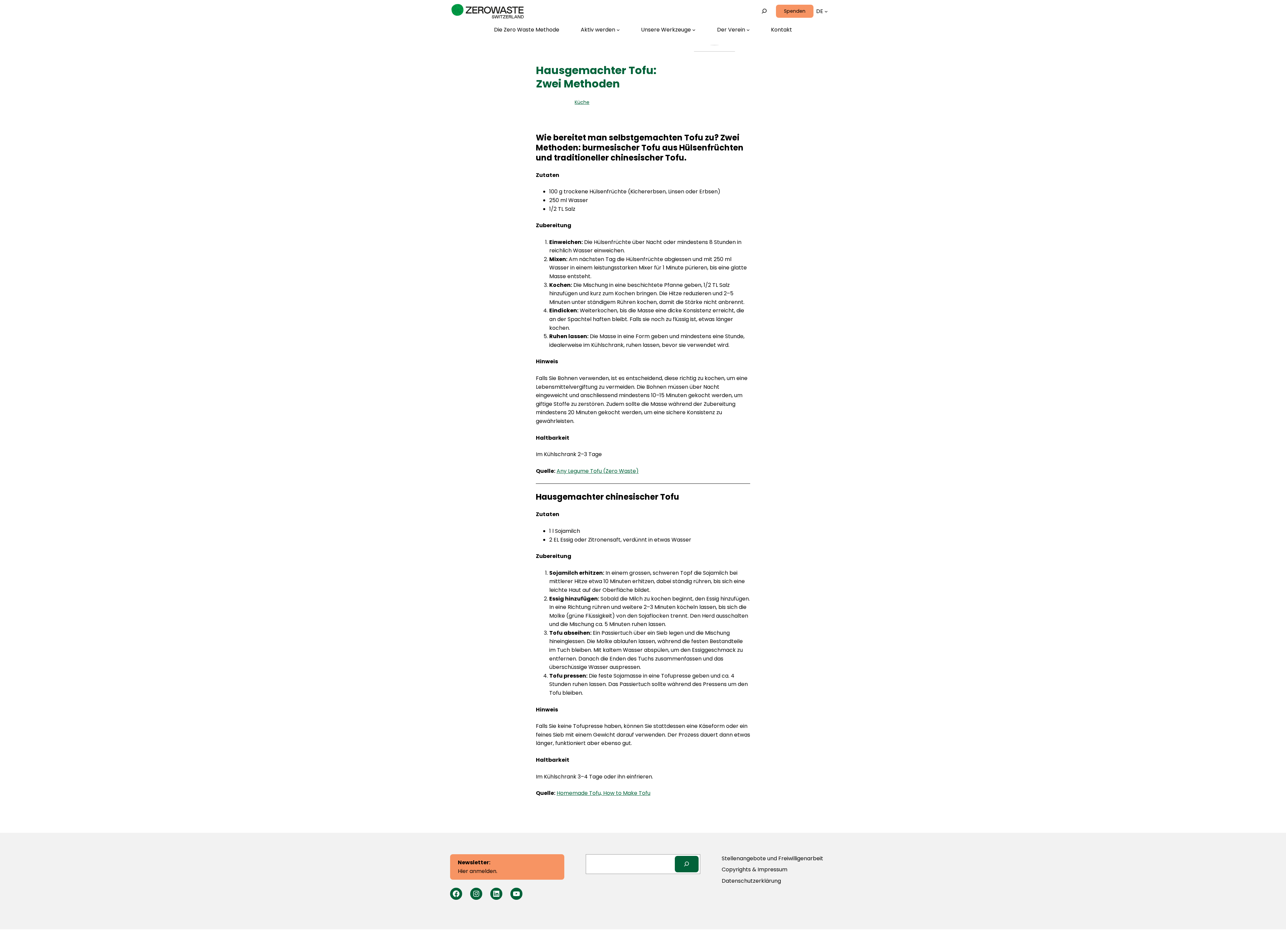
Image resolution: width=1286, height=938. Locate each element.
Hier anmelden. (477, 867)
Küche (582, 102)
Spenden (794, 11)
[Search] (687, 864)
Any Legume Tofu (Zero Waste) (598, 471)
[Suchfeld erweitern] (764, 11)
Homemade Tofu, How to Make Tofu (603, 793)
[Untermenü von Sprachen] (826, 11)
